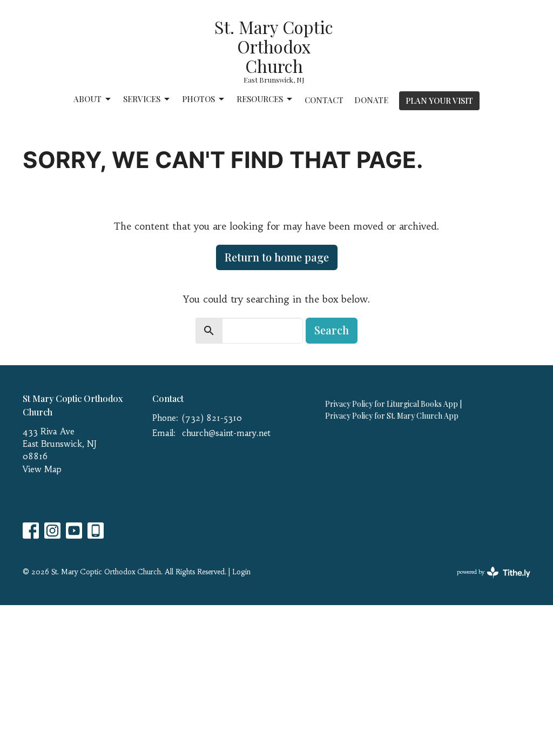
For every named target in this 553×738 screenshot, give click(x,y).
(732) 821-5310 (212, 418)
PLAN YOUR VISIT (439, 100)
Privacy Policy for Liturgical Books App (391, 404)
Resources (260, 98)
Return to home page (277, 257)
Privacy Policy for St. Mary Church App (391, 416)
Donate (371, 100)
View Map (42, 469)
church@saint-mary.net (226, 433)
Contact (324, 100)
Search (331, 330)
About (87, 98)
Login (241, 571)
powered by (487, 581)
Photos (198, 98)
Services (141, 98)
